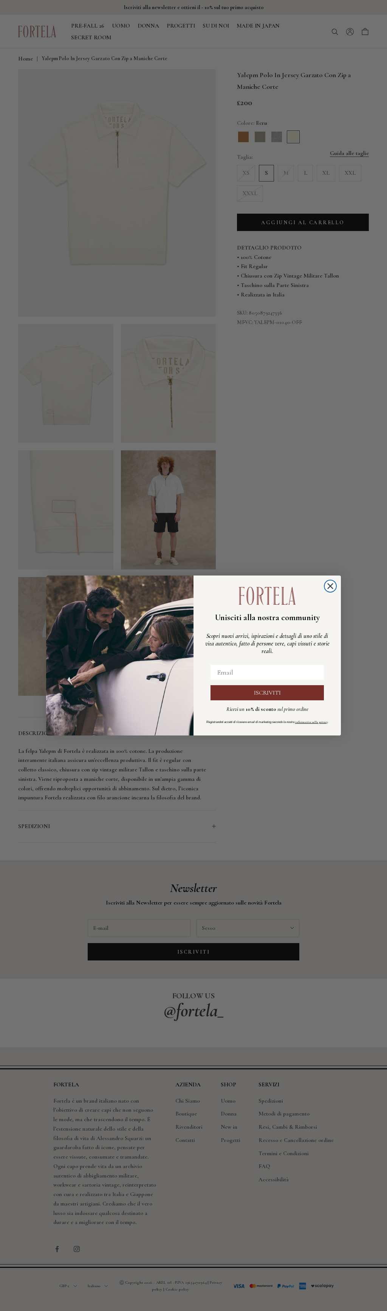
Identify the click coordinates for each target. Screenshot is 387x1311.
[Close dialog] (330, 586)
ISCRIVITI (267, 693)
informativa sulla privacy (311, 722)
